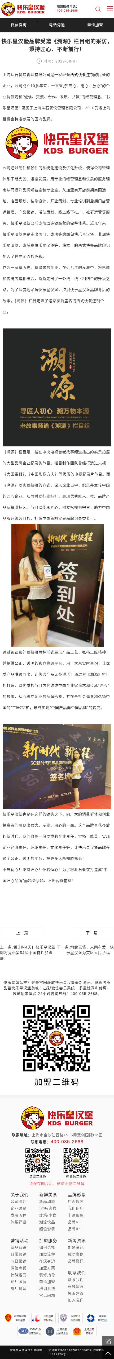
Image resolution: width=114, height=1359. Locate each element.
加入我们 (76, 1300)
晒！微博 (19, 1282)
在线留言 (76, 1286)
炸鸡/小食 (47, 1215)
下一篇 (92, 933)
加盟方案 (47, 1268)
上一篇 (22, 933)
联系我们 (76, 1279)
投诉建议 (76, 1293)
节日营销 (19, 1261)
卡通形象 (76, 1215)
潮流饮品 (47, 1222)
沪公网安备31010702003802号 (70, 1350)
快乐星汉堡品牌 (92, 847)
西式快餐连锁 (82, 75)
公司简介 (19, 1201)
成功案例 (76, 1254)
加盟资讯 (76, 1247)
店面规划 (76, 1201)
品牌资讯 (76, 1261)
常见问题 (47, 1295)
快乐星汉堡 (20, 223)
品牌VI (74, 1222)
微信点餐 (19, 1268)
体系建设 (19, 1222)
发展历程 (19, 1215)
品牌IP (74, 1229)
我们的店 (76, 1208)
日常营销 (19, 1254)
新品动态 (47, 1201)
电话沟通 (57, 25)
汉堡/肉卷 (47, 1208)
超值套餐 (47, 1229)
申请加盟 (95, 25)
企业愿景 (19, 1208)
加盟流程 (47, 1254)
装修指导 (47, 1275)
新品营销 (19, 1247)
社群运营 (19, 1275)
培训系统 (47, 1288)
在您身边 (47, 1261)
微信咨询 (19, 25)
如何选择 (47, 1247)
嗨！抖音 (19, 1288)
